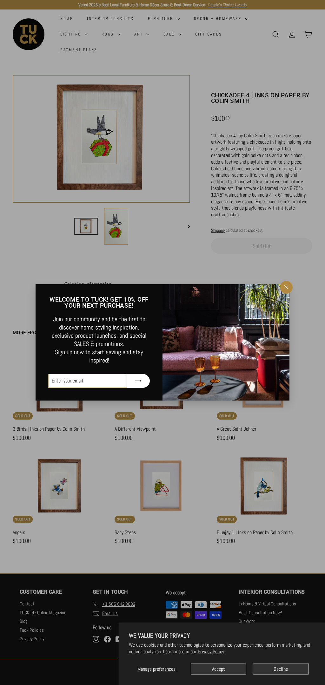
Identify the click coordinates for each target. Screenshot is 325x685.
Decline (281, 669)
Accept (218, 669)
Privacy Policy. (211, 651)
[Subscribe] (138, 381)
